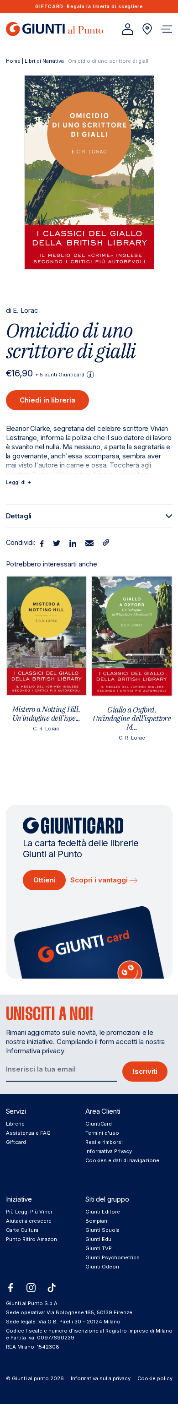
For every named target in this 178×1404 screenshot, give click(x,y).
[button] (166, 29)
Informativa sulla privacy (101, 1378)
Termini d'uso (102, 1133)
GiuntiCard (98, 1124)
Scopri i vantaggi (100, 880)
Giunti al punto (30, 1378)
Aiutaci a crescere (29, 1221)
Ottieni (44, 880)
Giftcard (16, 1142)
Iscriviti (145, 1071)
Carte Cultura (22, 1230)
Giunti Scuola (102, 1230)
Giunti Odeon (102, 1266)
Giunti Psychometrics (112, 1257)
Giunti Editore (102, 1211)
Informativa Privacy (108, 1151)
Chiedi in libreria (47, 400)
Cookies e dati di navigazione (122, 1160)
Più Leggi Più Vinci (29, 1211)
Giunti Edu (98, 1239)
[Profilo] (127, 29)
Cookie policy (155, 1378)
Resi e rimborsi (104, 1142)
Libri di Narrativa (44, 61)
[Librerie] (147, 29)
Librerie (15, 1124)
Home (13, 61)
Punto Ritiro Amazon (31, 1239)
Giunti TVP (98, 1248)
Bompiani (97, 1221)
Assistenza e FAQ (28, 1133)
